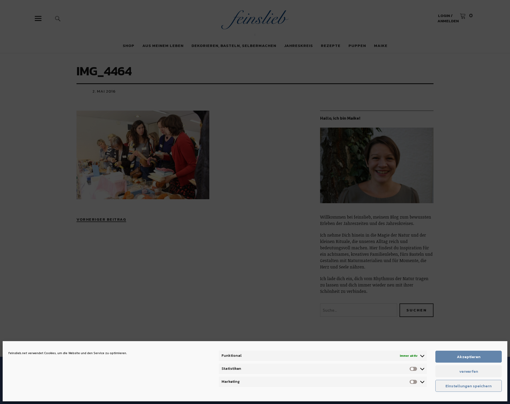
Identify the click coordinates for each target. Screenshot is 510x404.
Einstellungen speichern (468, 386)
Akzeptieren (469, 357)
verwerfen (468, 371)
